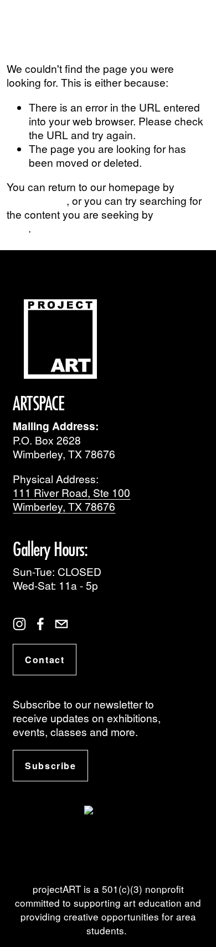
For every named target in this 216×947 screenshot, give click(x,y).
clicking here (36, 200)
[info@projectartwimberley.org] (61, 624)
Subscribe (50, 765)
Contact (44, 659)
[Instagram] (19, 624)
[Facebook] (40, 624)
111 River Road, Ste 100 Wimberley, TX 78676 (71, 499)
